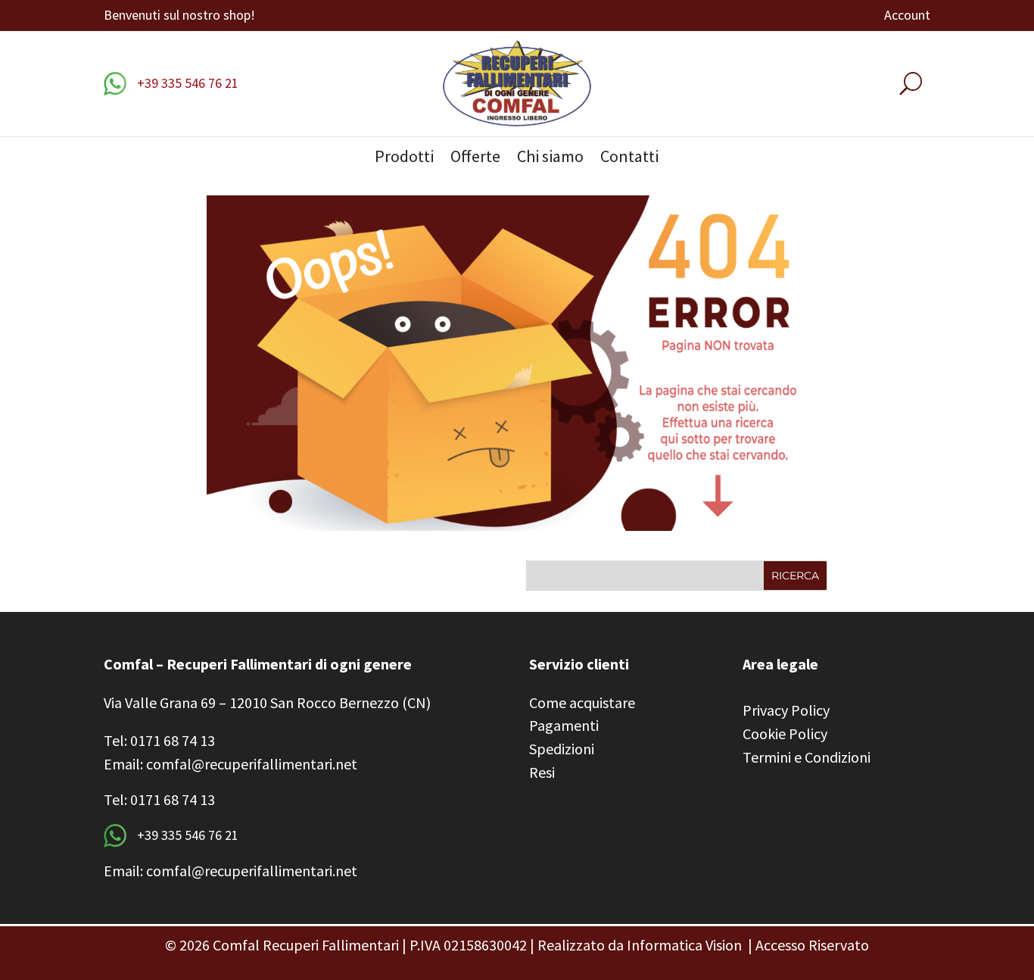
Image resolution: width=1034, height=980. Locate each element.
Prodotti (404, 159)
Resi (542, 772)
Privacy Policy (786, 710)
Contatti (629, 159)
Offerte (475, 159)
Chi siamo (550, 159)
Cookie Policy (785, 733)
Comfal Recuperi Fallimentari (306, 944)
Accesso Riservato (812, 944)
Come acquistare (582, 702)
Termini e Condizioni (806, 756)
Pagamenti (564, 725)
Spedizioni (561, 748)
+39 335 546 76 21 (186, 83)
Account (907, 16)
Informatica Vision (684, 944)
